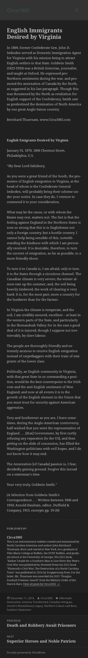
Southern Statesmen (19, 610)
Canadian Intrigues (60, 602)
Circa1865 (18, 10)
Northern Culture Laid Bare (60, 606)
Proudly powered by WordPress (26, 652)
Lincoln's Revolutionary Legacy (25, 606)
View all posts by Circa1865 (40, 584)
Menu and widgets (76, 14)
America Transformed (35, 602)
